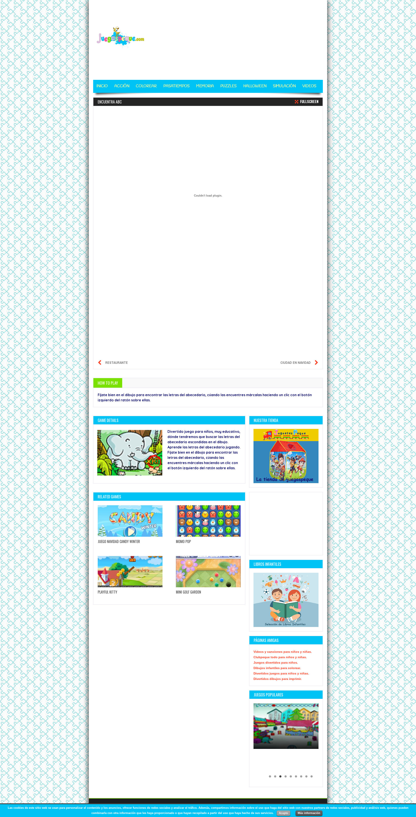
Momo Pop (183, 541)
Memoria (205, 86)
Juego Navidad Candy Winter (119, 541)
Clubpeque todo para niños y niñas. (280, 657)
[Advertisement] (244, 37)
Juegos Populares (268, 694)
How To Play (108, 383)
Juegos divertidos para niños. (276, 662)
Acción (121, 86)
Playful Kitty (107, 592)
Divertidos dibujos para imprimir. (278, 679)
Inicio (102, 86)
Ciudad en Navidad (295, 362)
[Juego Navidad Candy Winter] (130, 521)
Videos (309, 86)
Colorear (146, 86)
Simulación (284, 86)
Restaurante (116, 362)
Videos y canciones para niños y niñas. (283, 651)
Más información (309, 813)
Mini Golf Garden (188, 592)
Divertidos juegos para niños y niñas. (281, 673)
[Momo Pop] (208, 521)
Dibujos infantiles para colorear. (277, 668)
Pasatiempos (176, 86)
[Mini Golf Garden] (208, 571)
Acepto (283, 813)
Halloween (254, 86)
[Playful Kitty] (130, 571)
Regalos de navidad (272, 769)
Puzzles (228, 86)
